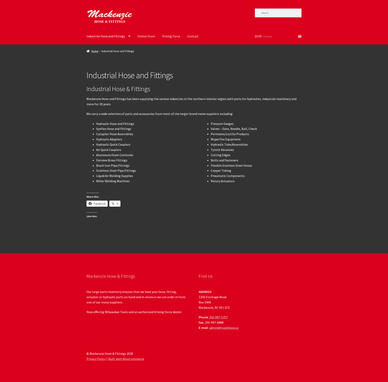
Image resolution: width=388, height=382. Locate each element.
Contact (193, 36)
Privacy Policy (95, 359)
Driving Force (171, 36)
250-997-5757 (218, 317)
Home (94, 51)
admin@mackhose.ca (223, 328)
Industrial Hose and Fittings (105, 36)
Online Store (146, 36)
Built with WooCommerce (126, 359)
